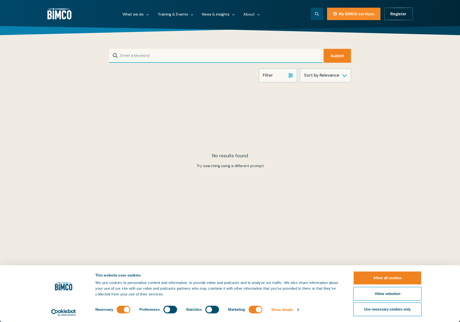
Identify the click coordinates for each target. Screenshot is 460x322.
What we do (133, 14)
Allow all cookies (387, 278)
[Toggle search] (317, 14)
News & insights (216, 14)
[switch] (170, 309)
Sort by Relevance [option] (321, 75)
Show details (282, 310)
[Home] (59, 14)
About (249, 14)
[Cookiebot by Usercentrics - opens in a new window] (64, 312)
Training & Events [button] (173, 14)
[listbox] (325, 75)
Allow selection (387, 294)
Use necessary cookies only (387, 309)
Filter (268, 75)
